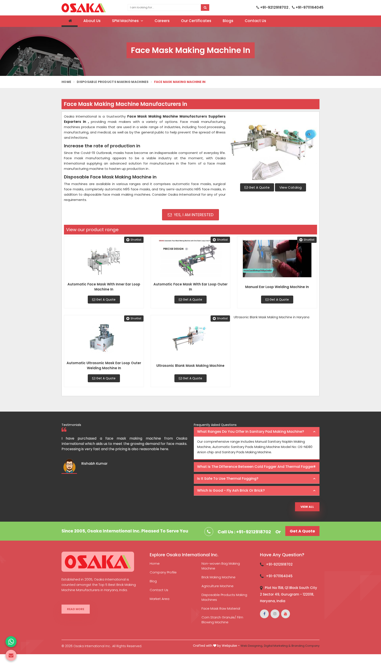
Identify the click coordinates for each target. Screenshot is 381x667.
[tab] (256, 432)
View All (307, 507)
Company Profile (163, 572)
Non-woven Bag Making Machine (221, 566)
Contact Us (255, 20)
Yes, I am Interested (193, 214)
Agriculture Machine (217, 586)
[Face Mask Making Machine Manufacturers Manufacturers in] (273, 147)
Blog (153, 581)
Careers (162, 20)
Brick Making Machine (218, 577)
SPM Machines (126, 20)
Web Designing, (252, 646)
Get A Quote (259, 187)
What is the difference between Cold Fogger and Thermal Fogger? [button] (256, 466)
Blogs (228, 20)
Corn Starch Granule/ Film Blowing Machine (222, 619)
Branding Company (305, 646)
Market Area (159, 598)
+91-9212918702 (274, 7)
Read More (75, 609)
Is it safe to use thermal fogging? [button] (227, 478)
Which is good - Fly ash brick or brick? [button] (231, 490)
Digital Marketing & (277, 646)
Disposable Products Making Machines (113, 82)
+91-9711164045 (309, 7)
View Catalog (290, 187)
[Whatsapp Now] (11, 641)
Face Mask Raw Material (221, 608)
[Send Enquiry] (11, 655)
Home (66, 82)
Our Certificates (196, 20)
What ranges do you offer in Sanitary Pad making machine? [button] (250, 431)
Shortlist (136, 240)
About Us (92, 20)
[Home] (70, 21)
